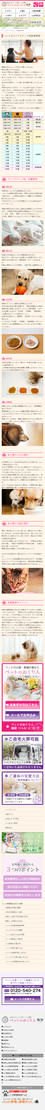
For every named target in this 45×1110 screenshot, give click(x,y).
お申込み (37, 15)
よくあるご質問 (11, 823)
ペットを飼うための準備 (14, 935)
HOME (4, 28)
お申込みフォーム (8, 1047)
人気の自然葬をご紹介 (13, 912)
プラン (9, 11)
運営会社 (8, 828)
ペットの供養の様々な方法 (15, 953)
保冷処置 (37, 11)
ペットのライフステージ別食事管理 (13, 30)
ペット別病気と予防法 (13, 939)
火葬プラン (9, 814)
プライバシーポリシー (10, 1050)
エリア (23, 15)
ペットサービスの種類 (13, 930)
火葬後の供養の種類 (13, 908)
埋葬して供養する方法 (13, 921)
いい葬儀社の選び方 (13, 944)
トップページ (10, 810)
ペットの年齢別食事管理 (14, 925)
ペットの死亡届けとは (13, 948)
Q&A (9, 15)
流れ (23, 11)
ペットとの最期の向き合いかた (17, 961)
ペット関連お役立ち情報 (23, 1055)
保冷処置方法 (7, 1033)
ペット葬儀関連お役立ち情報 (19, 28)
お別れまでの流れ (12, 819)
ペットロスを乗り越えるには (16, 957)
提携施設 (6, 1040)
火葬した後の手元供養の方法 (16, 916)
